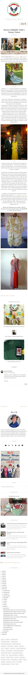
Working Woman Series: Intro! (9, 624)
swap (14, 661)
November (5, 592)
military (3, 657)
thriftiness (19, 661)
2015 (3, 587)
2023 (3, 573)
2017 (3, 583)
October (5, 594)
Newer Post (5, 406)
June (4, 601)
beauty (2, 639)
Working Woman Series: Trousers (10, 615)
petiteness (3, 659)
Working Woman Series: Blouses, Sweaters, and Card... (14, 611)
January (5, 630)
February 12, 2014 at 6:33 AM (9, 372)
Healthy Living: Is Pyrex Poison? (13, 552)
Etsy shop (18, 56)
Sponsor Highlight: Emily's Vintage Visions (12, 625)
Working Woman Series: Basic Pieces (11, 620)
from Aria (21, 646)
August (5, 597)
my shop (16, 657)
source (14, 86)
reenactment (14, 659)
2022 (3, 574)
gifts (2, 648)
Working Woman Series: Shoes (9, 618)
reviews (6, 295)
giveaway (7, 648)
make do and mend (13, 655)
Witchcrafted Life (8, 371)
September (5, 595)
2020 (3, 578)
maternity (21, 655)
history (3, 650)
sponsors (12, 295)
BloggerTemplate (21, 673)
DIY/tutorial (10, 646)
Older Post (23, 406)
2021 (3, 576)
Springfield (9, 661)
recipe (8, 659)
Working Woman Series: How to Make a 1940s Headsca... (15, 616)
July (4, 599)
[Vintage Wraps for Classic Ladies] (10, 477)
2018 (3, 581)
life (7, 655)
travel (12, 664)
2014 (3, 588)
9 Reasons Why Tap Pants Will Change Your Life (17, 523)
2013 (3, 632)
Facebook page (23, 195)
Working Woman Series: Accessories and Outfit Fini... (14, 609)
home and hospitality (18, 650)
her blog (7, 88)
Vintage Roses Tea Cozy (14, 496)
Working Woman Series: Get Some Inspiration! (13, 622)
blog (14, 56)
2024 (3, 571)
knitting (3, 655)
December (5, 590)
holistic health (9, 650)
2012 (3, 634)
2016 (3, 585)
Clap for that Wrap (5, 641)
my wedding (22, 657)
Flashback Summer (10, 673)
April (4, 604)
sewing (24, 659)
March (4, 606)
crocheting (3, 646)
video (17, 664)
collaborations (14, 641)
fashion (16, 646)
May (4, 602)
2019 (3, 580)
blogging (8, 639)
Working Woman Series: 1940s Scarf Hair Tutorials (14, 613)
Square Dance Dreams (8, 629)
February (5, 608)
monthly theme (9, 657)
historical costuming (21, 648)
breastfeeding (14, 639)
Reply (26, 384)
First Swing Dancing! (7, 627)
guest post (12, 648)
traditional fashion (5, 664)
